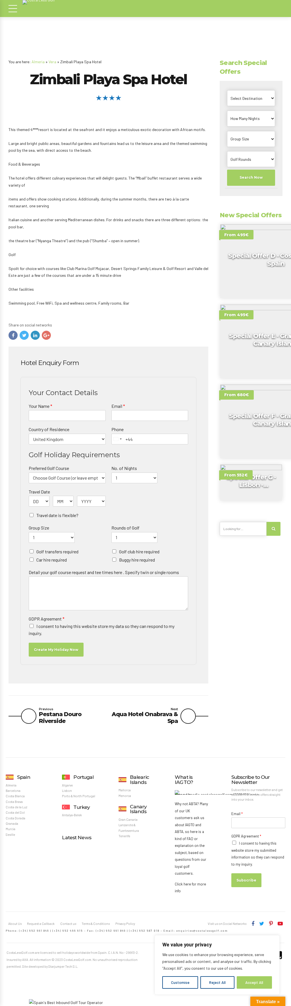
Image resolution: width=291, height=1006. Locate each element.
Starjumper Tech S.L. (63, 966)
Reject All (217, 982)
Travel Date (39, 491)
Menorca (125, 796)
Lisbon (67, 790)
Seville (10, 834)
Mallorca (125, 790)
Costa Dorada (15, 818)
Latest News (76, 837)
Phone (117, 429)
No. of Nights (124, 468)
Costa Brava (14, 801)
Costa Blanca (15, 796)
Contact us (68, 923)
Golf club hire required (139, 551)
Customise (180, 982)
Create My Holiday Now (56, 650)
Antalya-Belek (72, 815)
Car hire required (51, 559)
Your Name (40, 406)
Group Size (39, 527)
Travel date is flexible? (57, 515)
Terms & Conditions (96, 923)
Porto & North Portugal (78, 796)
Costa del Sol (15, 812)
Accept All (254, 982)
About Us (15, 923)
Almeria (38, 61)
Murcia (10, 829)
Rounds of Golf (125, 527)
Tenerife (124, 836)
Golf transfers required (57, 551)
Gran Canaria (128, 819)
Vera (52, 61)
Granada (12, 823)
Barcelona (13, 790)
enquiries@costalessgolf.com (202, 930)
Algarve (67, 785)
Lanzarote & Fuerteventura (129, 827)
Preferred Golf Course (49, 468)
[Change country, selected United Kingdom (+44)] (117, 439)
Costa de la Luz (16, 807)
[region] (217, 965)
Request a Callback (41, 923)
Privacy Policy (125, 923)
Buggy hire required (137, 559)
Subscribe (246, 880)
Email (118, 406)
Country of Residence (49, 429)
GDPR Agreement (47, 618)
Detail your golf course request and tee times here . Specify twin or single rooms (104, 572)
